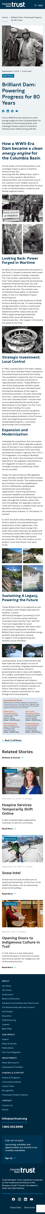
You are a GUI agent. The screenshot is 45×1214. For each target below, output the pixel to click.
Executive (6, 1016)
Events (5, 1109)
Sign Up (9, 1158)
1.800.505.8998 (12, 1126)
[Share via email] (17, 111)
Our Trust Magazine (11, 1052)
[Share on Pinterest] (12, 111)
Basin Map (7, 1028)
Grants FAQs (8, 1086)
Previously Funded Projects (15, 1094)
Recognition (8, 1090)
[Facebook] (13, 1199)
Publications (8, 1048)
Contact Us (7, 1105)
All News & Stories (11, 757)
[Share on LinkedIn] (7, 111)
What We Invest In (10, 1062)
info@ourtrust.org (14, 1118)
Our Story (6, 986)
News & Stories (9, 1043)
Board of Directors (11, 998)
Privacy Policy (15, 1207)
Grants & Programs (11, 1077)
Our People (7, 1011)
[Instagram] (19, 1199)
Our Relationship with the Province (18, 1007)
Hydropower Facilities (12, 1067)
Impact (5, 1039)
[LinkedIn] (25, 1199)
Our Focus (7, 990)
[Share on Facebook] (3, 111)
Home (5, 17)
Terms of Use (29, 1207)
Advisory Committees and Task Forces (20, 1003)
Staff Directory (9, 1020)
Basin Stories (8, 76)
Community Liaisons (11, 1082)
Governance (8, 994)
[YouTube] (31, 1199)
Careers (6, 1024)
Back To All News (13, 740)
